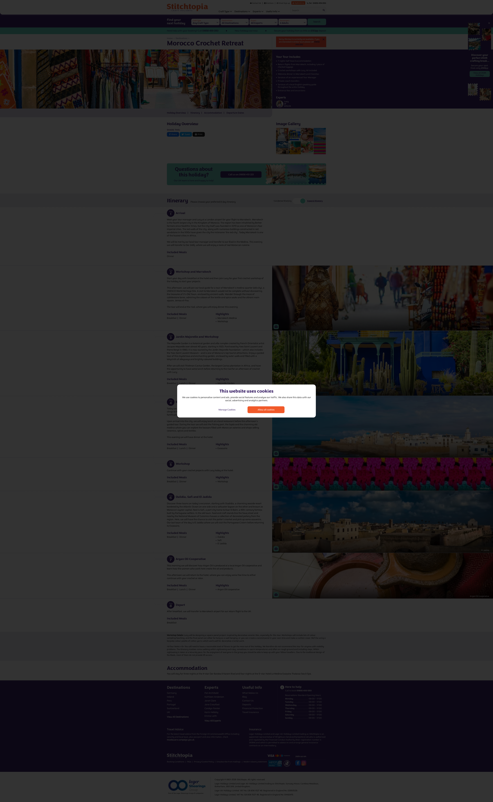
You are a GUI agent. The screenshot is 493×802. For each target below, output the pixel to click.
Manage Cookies (227, 409)
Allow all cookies (266, 409)
